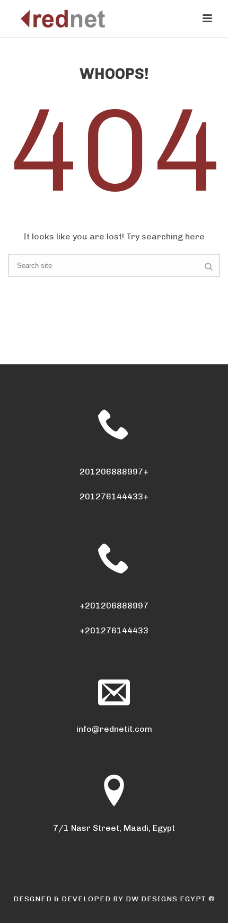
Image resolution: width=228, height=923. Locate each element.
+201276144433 (114, 630)
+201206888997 (114, 606)
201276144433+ (114, 496)
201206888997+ (114, 472)
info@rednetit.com (114, 729)
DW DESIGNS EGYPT (166, 898)
